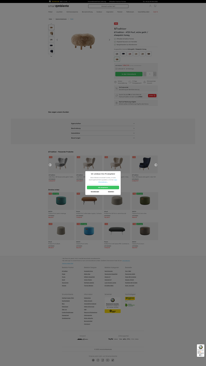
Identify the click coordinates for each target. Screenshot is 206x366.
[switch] (200, 355)
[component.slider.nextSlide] (155, 164)
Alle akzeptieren (103, 187)
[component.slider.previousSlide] (50, 164)
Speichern (111, 191)
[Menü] (203, 345)
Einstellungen (95, 191)
